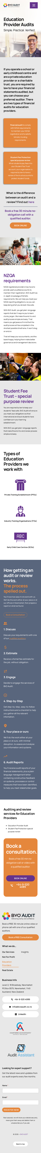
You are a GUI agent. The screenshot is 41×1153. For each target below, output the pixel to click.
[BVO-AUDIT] (11, 4)
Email (5, 1097)
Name (5, 1085)
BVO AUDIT (24, 1134)
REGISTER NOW (11, 1110)
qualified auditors (17, 638)
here (31, 202)
